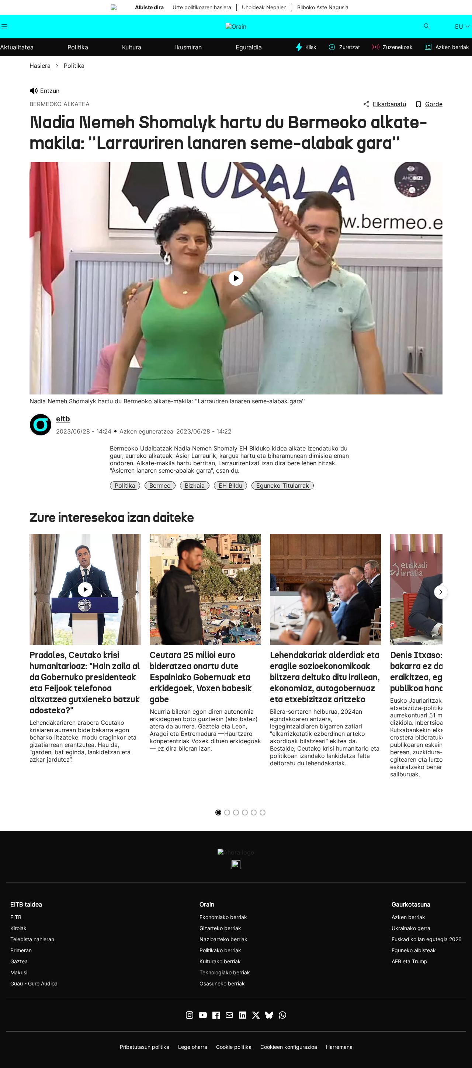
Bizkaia (195, 485)
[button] (441, 592)
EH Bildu (230, 485)
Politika (125, 485)
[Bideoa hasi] (236, 278)
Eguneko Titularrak (282, 485)
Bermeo (160, 485)
